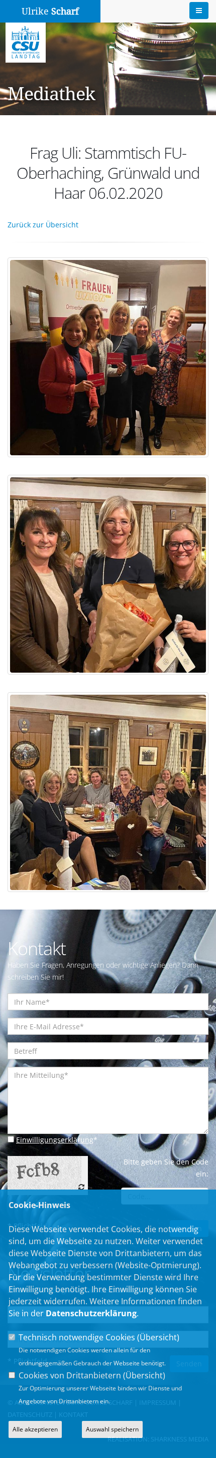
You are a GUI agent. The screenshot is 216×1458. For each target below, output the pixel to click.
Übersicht (158, 1337)
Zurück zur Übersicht (43, 224)
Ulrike (50, 11)
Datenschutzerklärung (91, 1313)
